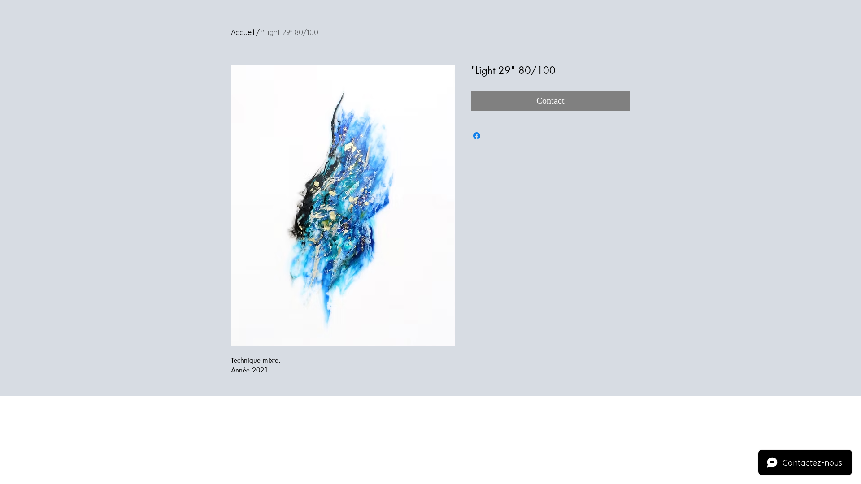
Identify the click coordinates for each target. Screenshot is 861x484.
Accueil (242, 32)
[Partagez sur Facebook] (476, 135)
